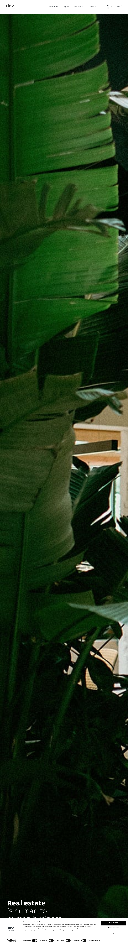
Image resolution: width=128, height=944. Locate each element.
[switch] (51, 940)
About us (77, 7)
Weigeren (113, 933)
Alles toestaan (113, 922)
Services (52, 7)
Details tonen (93, 940)
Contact (117, 7)
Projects (66, 7)
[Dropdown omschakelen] (57, 6)
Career (91, 7)
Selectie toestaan (113, 927)
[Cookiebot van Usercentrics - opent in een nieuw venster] (11, 940)
